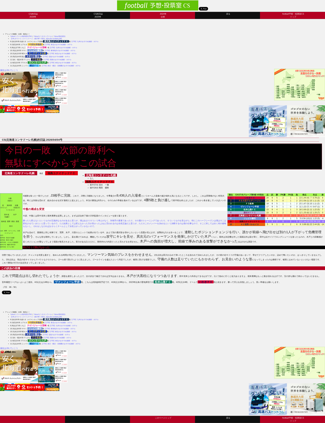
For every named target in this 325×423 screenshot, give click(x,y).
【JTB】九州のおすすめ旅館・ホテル (85, 41)
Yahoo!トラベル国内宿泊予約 (21, 36)
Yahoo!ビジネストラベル (43, 36)
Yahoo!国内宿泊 (59, 36)
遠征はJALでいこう (9, 70)
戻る (228, 14)
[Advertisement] (46, 24)
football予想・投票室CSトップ (293, 15)
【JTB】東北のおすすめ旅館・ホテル (58, 44)
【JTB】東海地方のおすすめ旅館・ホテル (59, 50)
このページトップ (163, 418)
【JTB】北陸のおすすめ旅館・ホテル (56, 57)
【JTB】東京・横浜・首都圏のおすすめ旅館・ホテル (60, 66)
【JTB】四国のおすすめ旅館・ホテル (57, 60)
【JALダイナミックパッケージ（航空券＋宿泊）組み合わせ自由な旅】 (36, 39)
